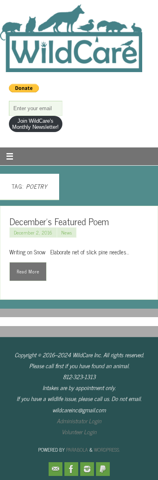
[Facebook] (71, 469)
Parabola (77, 450)
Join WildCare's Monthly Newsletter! (35, 124)
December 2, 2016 (33, 232)
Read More (28, 271)
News (66, 232)
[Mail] (55, 469)
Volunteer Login (79, 432)
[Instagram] (87, 469)
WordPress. (107, 450)
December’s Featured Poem (59, 221)
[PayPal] (103, 469)
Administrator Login (79, 421)
